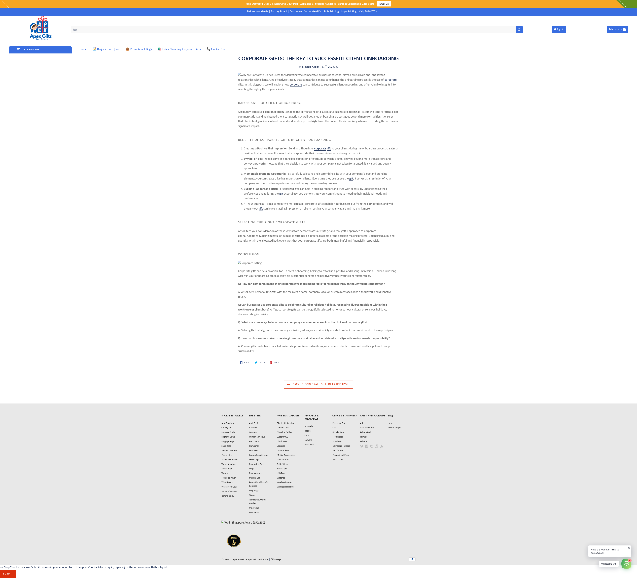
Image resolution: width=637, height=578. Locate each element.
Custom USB (282, 437)
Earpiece (281, 446)
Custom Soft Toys (257, 437)
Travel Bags (226, 469)
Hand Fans (254, 441)
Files (334, 428)
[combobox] (297, 29)
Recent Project (395, 428)
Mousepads (337, 437)
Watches (281, 478)
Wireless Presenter (285, 487)
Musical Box (254, 478)
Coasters (253, 432)
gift (329, 148)
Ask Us (363, 423)
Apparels (309, 426)
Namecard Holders (341, 446)
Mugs (251, 469)
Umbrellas (254, 508)
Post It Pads (337, 459)
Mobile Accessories (285, 455)
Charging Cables (284, 432)
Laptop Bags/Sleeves (258, 455)
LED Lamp (253, 459)
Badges (308, 431)
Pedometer (226, 455)
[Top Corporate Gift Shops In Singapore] (243, 522)
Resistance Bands (229, 459)
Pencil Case (337, 450)
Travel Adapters (228, 464)
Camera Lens (283, 428)
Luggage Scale (228, 432)
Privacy (363, 437)
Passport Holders (229, 450)
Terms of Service (229, 491)
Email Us (384, 3)
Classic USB (282, 441)
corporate (391, 80)
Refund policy (227, 496)
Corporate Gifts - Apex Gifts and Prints (249, 559)
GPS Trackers (283, 450)
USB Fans (281, 473)
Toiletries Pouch (228, 478)
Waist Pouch (227, 482)
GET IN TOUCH (367, 428)
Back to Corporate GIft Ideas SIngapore (321, 384)
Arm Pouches (227, 423)
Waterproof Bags (229, 487)
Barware (253, 428)
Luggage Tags (227, 441)
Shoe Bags (226, 446)
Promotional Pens (340, 455)
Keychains (253, 450)
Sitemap (276, 559)
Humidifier (254, 446)
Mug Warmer (255, 473)
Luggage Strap (228, 437)
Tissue (252, 495)
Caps (307, 435)
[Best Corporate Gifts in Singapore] (233, 551)
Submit (8, 574)
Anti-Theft (254, 423)
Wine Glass (254, 512)
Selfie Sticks (282, 464)
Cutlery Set (226, 428)
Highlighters (338, 432)
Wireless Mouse (284, 482)
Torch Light (282, 469)
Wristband (309, 445)
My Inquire (617, 29)
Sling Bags (253, 490)
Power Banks (283, 459)
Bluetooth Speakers (286, 423)
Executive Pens (339, 423)
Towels (224, 473)
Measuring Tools (256, 464)
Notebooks (337, 441)
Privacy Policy (366, 432)
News (390, 423)
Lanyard (308, 440)
